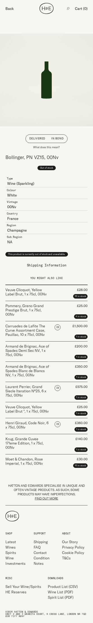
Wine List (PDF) (60, 592)
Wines (10, 547)
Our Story (70, 542)
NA (9, 242)
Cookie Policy (73, 552)
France (13, 218)
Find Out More (46, 498)
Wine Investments (15, 561)
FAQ (37, 547)
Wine (11, 183)
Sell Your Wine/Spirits (23, 586)
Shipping (41, 542)
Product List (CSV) (63, 586)
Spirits (10, 552)
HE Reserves (15, 592)
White (12, 195)
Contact (40, 552)
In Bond (57, 138)
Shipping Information (46, 265)
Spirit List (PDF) (61, 597)
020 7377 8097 (15, 616)
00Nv (11, 207)
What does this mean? (46, 147)
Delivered (37, 138)
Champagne (17, 230)
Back (9, 8)
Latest (10, 542)
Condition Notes (41, 561)
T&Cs (66, 558)
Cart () (81, 8)
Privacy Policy (73, 547)
